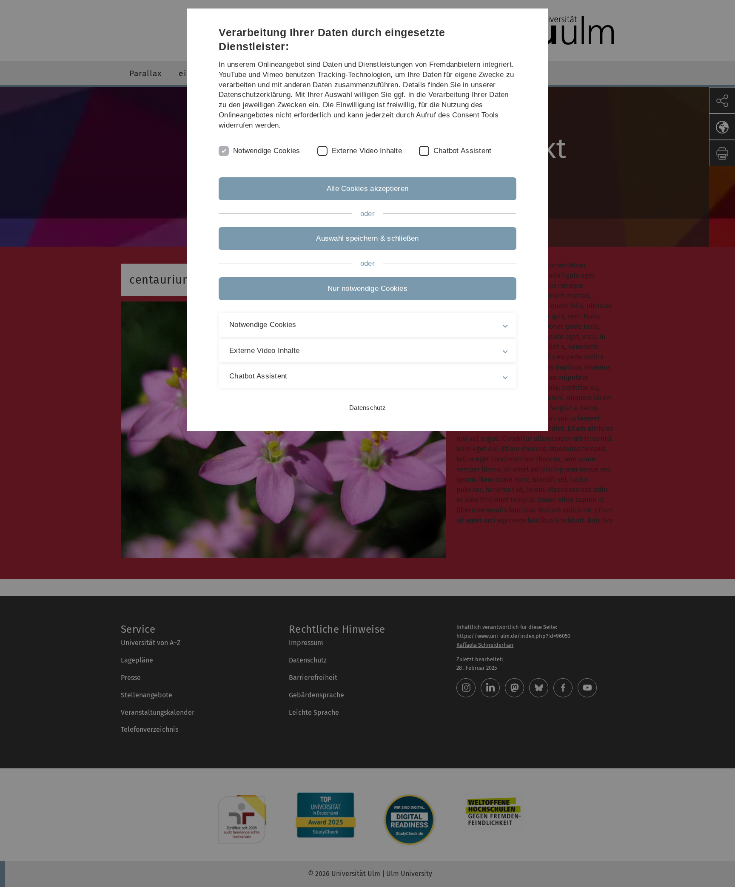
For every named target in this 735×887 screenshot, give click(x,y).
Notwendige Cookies (266, 151)
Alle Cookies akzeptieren (367, 189)
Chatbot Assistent (462, 151)
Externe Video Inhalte (367, 151)
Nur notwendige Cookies (367, 288)
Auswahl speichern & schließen (367, 238)
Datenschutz (367, 407)
